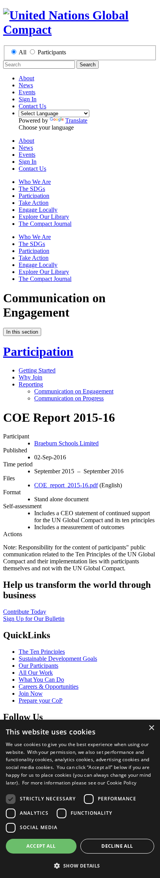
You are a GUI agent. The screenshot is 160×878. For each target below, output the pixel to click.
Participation (34, 195)
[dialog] (80, 799)
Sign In (28, 99)
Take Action (34, 202)
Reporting (31, 384)
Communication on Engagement (73, 391)
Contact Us (32, 106)
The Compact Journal (45, 223)
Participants (52, 52)
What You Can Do (41, 679)
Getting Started (37, 370)
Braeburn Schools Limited (66, 443)
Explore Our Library (44, 216)
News (26, 85)
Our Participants (38, 665)
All (22, 52)
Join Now (31, 693)
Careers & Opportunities (48, 686)
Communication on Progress (69, 398)
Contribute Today (24, 611)
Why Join (30, 377)
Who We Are (35, 181)
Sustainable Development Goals (58, 658)
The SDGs (32, 188)
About (26, 78)
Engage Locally (38, 209)
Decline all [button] (117, 846)
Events (27, 92)
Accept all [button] (41, 846)
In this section (22, 332)
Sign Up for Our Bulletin (33, 618)
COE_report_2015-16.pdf (66, 485)
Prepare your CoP (41, 700)
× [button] (151, 728)
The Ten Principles (42, 651)
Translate (76, 120)
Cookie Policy (122, 782)
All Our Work (36, 672)
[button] (80, 865)
